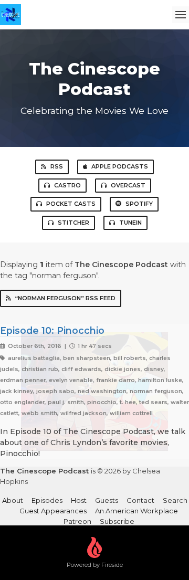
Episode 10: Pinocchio (52, 330)
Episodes (47, 500)
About (12, 500)
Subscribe (117, 521)
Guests (106, 500)
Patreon (77, 521)
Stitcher (73, 222)
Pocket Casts (71, 203)
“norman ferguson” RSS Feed (65, 298)
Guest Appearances (53, 511)
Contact (140, 500)
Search (175, 500)
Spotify (139, 203)
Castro (67, 185)
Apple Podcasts (119, 166)
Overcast (128, 185)
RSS (56, 166)
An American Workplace (136, 511)
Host (79, 500)
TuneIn (130, 222)
